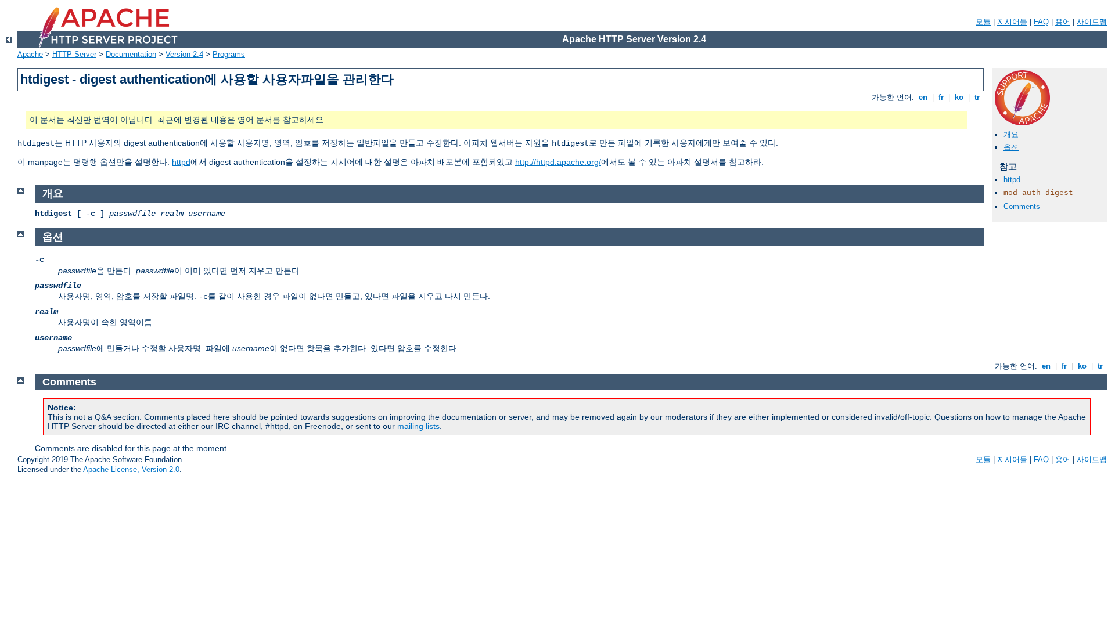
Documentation (131, 54)
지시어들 (1012, 21)
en (923, 97)
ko (959, 97)
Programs (229, 54)
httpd (181, 162)
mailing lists (418, 426)
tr (977, 97)
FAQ (1041, 21)
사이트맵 (1092, 21)
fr (941, 97)
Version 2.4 (184, 54)
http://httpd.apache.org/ (558, 162)
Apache (30, 54)
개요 (1011, 134)
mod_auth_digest (1038, 193)
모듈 (983, 21)
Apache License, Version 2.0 (131, 469)
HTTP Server (74, 54)
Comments (1021, 206)
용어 (1062, 21)
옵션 (1011, 147)
